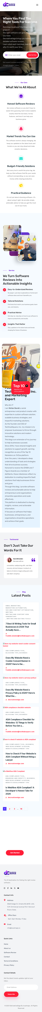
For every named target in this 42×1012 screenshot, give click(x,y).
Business (23, 653)
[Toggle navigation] (37, 5)
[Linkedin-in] (11, 888)
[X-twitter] (15, 888)
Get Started (14, 853)
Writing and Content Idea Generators (17, 615)
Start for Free (32, 55)
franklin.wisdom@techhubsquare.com (20, 636)
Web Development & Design (17, 746)
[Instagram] (4, 888)
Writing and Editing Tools (19, 618)
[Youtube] (18, 888)
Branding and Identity (16, 778)
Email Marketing (13, 605)
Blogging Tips (12, 653)
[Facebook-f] (8, 888)
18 (21, 809)
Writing (9, 612)
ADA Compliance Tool (15, 650)
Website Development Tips (17, 748)
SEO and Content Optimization (19, 610)
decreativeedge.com (16, 700)
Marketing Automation (16, 608)
